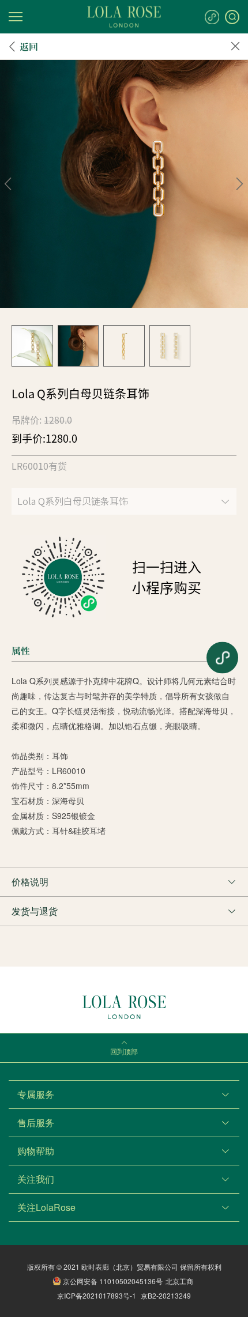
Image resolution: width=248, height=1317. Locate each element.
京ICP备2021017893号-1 (96, 1295)
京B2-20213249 (166, 1295)
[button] (8, 184)
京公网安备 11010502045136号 (113, 1281)
